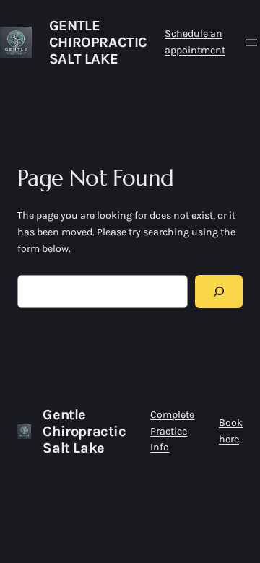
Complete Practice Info (172, 431)
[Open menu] (251, 42)
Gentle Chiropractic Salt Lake (98, 42)
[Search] (219, 292)
